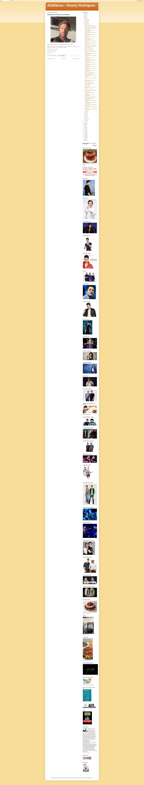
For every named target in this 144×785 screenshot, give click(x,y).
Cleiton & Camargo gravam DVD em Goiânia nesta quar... (89, 74)
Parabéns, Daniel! (87, 85)
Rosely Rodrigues (92, 728)
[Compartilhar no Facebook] (63, 55)
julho (85, 112)
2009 (84, 139)
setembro (86, 23)
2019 (84, 126)
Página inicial (63, 58)
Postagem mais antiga (75, 58)
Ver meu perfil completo (86, 752)
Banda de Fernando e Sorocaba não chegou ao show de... (90, 47)
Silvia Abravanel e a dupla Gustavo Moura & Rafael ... (89, 95)
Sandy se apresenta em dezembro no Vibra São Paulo (90, 64)
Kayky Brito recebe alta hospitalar (89, 25)
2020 (84, 124)
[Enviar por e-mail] (60, 55)
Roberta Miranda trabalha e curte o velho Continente (89, 31)
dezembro (86, 19)
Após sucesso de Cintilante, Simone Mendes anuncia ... (89, 80)
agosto (85, 111)
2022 (84, 122)
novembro (86, 20)
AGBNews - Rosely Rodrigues (71, 5)
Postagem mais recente (51, 58)
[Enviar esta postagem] (58, 55)
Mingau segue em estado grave (89, 89)
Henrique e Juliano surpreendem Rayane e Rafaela (89, 39)
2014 (84, 132)
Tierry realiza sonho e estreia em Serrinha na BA (89, 84)
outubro (85, 21)
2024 (84, 16)
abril (85, 116)
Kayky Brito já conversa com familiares (90, 45)
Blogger (92, 777)
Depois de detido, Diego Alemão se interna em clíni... (89, 35)
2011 (84, 136)
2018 (84, 127)
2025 (84, 15)
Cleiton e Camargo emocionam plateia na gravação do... (90, 54)
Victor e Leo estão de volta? (88, 48)
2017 (84, 128)
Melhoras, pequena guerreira (88, 82)
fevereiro (85, 119)
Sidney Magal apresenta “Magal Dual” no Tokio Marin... (90, 103)
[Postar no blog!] (61, 55)
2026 (84, 14)
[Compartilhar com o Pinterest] (64, 55)
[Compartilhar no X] (62, 55)
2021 (84, 123)
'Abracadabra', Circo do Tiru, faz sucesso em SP (89, 58)
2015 (84, 131)
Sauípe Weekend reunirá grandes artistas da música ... (89, 98)
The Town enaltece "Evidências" (89, 72)
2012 (84, 135)
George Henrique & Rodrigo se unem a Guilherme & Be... (90, 60)
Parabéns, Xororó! (87, 24)
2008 (84, 140)
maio (85, 115)
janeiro (85, 120)
